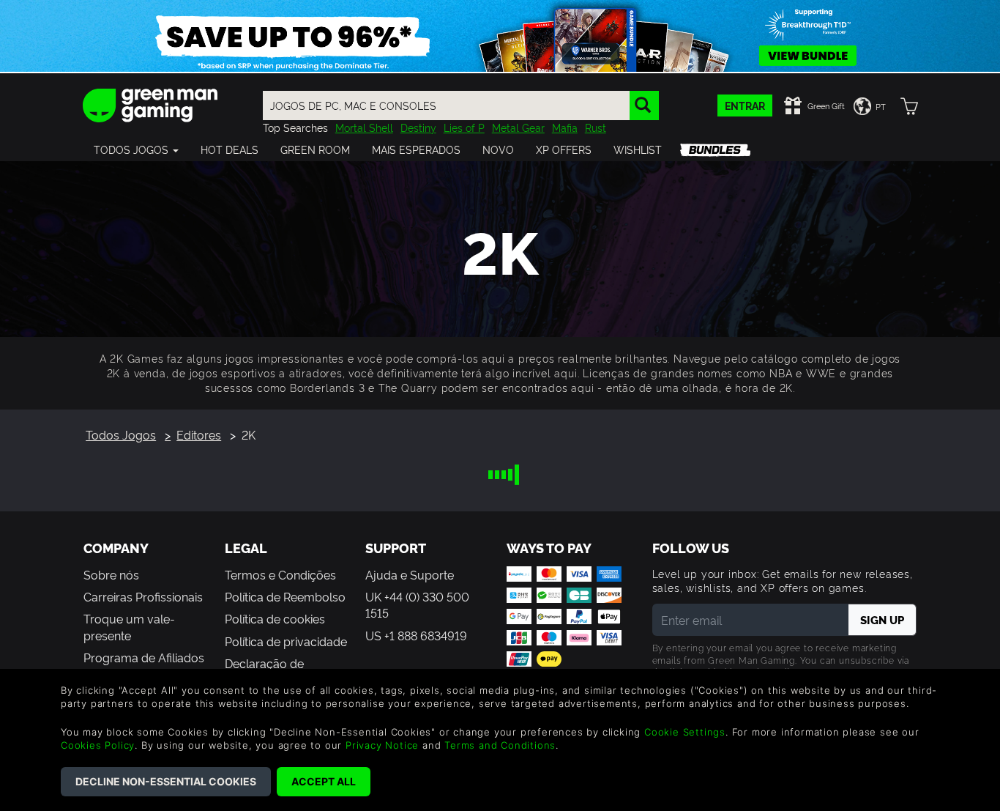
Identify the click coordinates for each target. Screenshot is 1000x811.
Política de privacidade (286, 641)
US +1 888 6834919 (416, 635)
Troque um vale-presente (129, 626)
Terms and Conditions (500, 745)
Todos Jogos (121, 434)
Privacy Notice (382, 745)
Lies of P (464, 127)
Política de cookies (275, 618)
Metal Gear (518, 127)
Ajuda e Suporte (409, 574)
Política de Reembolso (285, 596)
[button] (136, 149)
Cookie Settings (684, 732)
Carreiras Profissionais (143, 596)
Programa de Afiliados (143, 657)
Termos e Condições (280, 574)
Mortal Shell (364, 127)
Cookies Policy (98, 745)
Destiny (418, 127)
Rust (595, 127)
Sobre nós (111, 574)
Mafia (565, 127)
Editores (198, 434)
